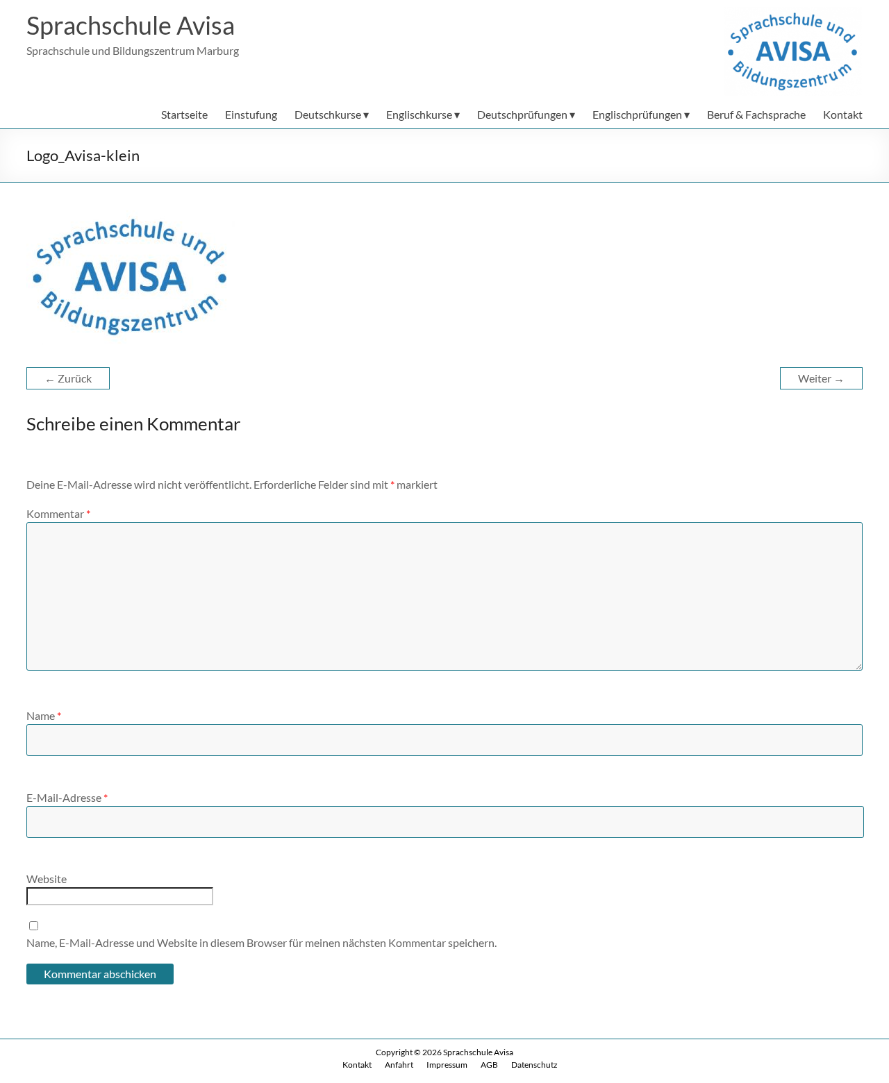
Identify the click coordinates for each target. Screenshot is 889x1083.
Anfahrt (399, 1064)
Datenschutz (534, 1064)
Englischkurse (419, 114)
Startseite (184, 114)
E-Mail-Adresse (67, 797)
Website (46, 878)
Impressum (446, 1064)
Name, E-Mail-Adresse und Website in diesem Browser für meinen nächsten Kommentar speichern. (261, 942)
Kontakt (843, 114)
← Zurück (68, 378)
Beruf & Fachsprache (756, 114)
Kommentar (58, 513)
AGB (489, 1064)
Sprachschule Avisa (130, 25)
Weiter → (821, 378)
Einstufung (251, 114)
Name (43, 715)
